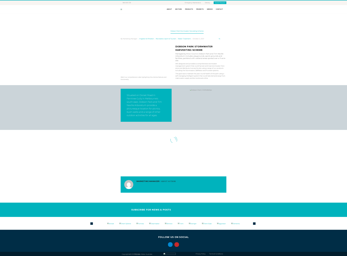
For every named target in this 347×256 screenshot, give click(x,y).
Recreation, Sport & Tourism (166, 39)
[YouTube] (141, 2)
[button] (177, 90)
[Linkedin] (170, 244)
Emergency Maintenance (193, 3)
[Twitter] (124, 167)
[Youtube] (176, 244)
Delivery (207, 3)
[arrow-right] (255, 223)
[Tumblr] (130, 167)
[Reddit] (135, 167)
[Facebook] (122, 167)
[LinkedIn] (138, 2)
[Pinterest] (127, 167)
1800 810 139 (127, 3)
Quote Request (220, 3)
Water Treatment (184, 39)
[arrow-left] (92, 223)
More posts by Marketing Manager (150, 186)
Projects (200, 9)
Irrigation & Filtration (146, 39)
